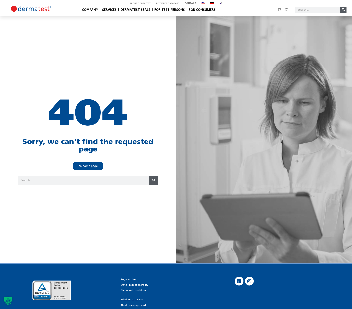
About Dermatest (140, 3)
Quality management (133, 305)
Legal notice (128, 279)
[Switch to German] (212, 3)
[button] (8, 301)
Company (90, 10)
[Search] (343, 10)
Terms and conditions (133, 290)
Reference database (167, 3)
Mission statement (132, 299)
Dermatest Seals (135, 10)
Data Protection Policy (134, 284)
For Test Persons (169, 10)
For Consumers (202, 10)
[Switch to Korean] (220, 3)
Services (109, 10)
